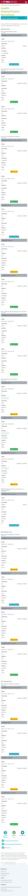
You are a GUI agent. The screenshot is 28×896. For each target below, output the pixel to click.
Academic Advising (5, 873)
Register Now (14, 836)
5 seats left (14, 171)
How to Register (5, 836)
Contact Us (3, 871)
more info (3, 32)
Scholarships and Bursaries (7, 890)
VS (2, 155)
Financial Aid (4, 888)
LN (2, 509)
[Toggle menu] (9, 2)
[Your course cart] (26, 1)
